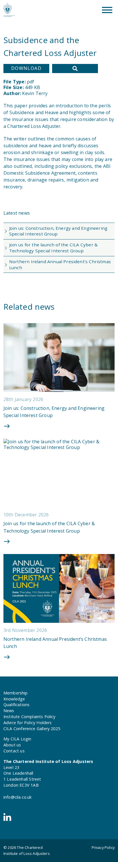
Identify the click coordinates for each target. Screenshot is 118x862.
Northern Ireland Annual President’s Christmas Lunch (60, 264)
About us (12, 745)
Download (26, 68)
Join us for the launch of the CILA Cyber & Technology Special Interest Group (53, 247)
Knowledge (14, 699)
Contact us (14, 751)
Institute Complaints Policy (29, 716)
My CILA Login (17, 739)
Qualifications (16, 704)
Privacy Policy (103, 847)
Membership (15, 693)
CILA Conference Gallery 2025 (31, 728)
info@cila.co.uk (17, 797)
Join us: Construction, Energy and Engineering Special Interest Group (58, 231)
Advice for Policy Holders (27, 722)
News (8, 710)
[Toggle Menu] (107, 10)
